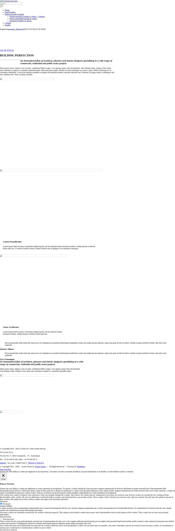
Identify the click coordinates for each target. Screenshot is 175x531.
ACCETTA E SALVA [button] (8, 530)
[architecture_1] (27, 79)
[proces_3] (33, 256)
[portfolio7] (27, 376)
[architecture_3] (11, 412)
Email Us (170, 466)
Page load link (5, 469)
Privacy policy (36, 463)
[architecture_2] (51, 171)
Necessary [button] (4, 501)
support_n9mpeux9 (16, 29)
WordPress (81, 467)
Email (3, 463)
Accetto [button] (110, 472)
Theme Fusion (40, 467)
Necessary (7, 504)
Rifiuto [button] (116, 472)
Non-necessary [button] (5, 517)
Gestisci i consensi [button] (126, 472)
